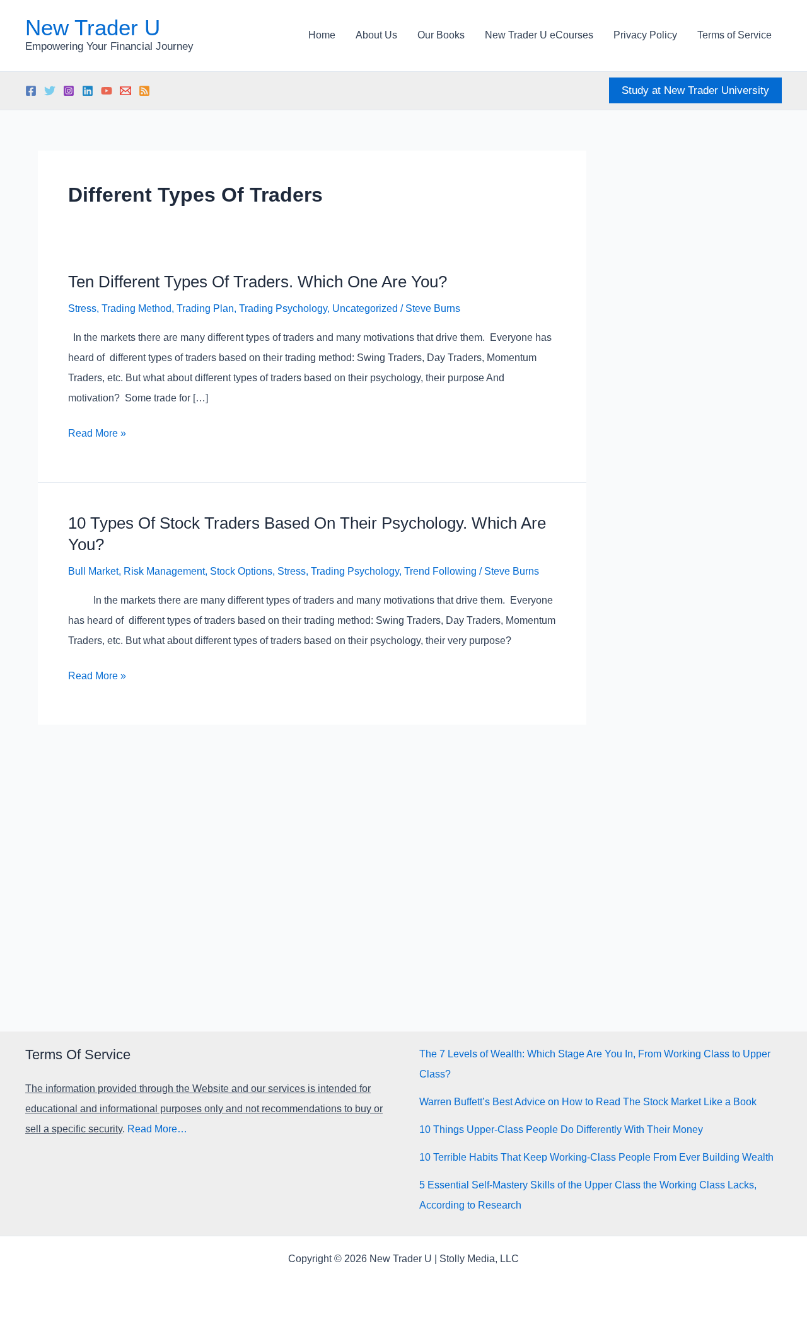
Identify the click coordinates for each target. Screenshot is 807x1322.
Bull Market (93, 571)
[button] (695, 90)
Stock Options (241, 571)
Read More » (97, 435)
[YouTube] (106, 90)
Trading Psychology (283, 308)
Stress (82, 308)
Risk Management (164, 571)
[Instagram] (68, 90)
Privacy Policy (645, 35)
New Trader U (92, 27)
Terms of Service (734, 35)
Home (321, 35)
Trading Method (136, 308)
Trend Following (440, 571)
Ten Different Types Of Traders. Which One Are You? (257, 281)
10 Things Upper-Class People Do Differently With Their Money (561, 1129)
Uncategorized (365, 308)
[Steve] (125, 90)
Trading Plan (205, 308)
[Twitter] (49, 90)
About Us (376, 35)
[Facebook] (31, 90)
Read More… (157, 1129)
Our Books (441, 35)
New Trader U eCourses (539, 35)
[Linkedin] (87, 90)
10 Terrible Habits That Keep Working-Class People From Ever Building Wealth (596, 1157)
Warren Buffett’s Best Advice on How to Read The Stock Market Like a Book (588, 1101)
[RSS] (144, 90)
